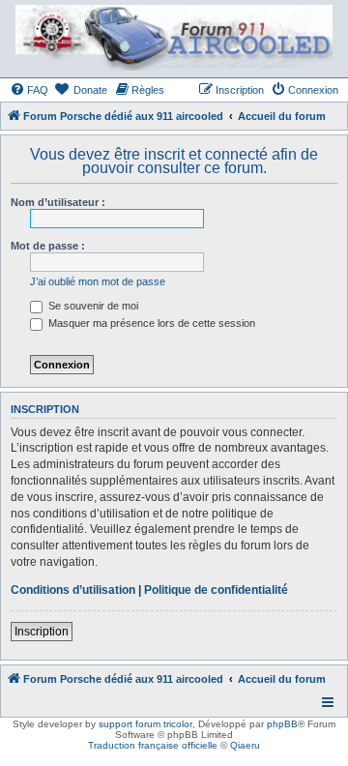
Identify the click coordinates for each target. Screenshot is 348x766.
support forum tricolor (145, 724)
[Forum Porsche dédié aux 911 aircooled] (173, 38)
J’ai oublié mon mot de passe (97, 281)
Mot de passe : (48, 245)
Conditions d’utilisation (73, 590)
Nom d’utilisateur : (58, 202)
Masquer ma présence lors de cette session (150, 323)
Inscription (41, 631)
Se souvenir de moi (91, 305)
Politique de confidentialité (216, 590)
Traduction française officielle (153, 745)
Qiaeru (245, 745)
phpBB (282, 724)
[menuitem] (29, 90)
